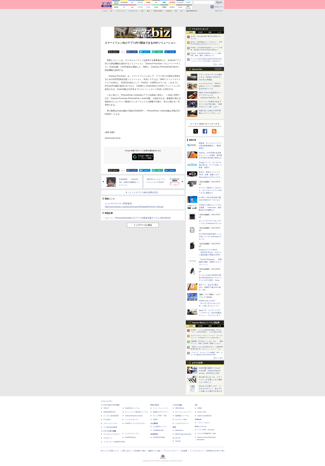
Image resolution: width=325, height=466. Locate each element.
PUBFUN (198, 419)
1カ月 (219, 32)
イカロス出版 (177, 405)
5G (176, 11)
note (159, 52)
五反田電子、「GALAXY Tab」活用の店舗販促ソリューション (129, 182)
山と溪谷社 (154, 423)
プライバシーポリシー (170, 451)
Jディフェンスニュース (183, 412)
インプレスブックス (132, 433)
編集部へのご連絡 (154, 451)
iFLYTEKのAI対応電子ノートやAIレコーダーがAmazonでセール (210, 236)
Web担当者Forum (109, 412)
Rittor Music (154, 405)
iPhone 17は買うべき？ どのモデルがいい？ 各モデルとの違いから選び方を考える (210, 388)
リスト (123, 52)
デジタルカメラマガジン (111, 434)
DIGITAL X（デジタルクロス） (135, 423)
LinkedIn (171, 52)
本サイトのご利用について (110, 451)
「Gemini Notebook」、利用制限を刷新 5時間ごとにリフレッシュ (210, 261)
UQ (142, 11)
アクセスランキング (200, 29)
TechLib (178, 441)
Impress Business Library (133, 416)
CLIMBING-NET (158, 430)
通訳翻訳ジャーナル (182, 416)
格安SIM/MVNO (191, 11)
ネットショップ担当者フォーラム (136, 412)
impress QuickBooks (204, 416)
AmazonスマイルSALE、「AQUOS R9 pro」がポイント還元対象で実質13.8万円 (210, 252)
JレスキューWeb (181, 419)
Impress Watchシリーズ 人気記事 (206, 323)
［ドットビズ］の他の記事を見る (143, 192)
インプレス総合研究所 (111, 416)
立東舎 (155, 419)
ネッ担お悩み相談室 (110, 427)
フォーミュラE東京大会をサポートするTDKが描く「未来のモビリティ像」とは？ (210, 104)
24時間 (200, 32)
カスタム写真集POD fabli (206, 433)
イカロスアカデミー (182, 423)
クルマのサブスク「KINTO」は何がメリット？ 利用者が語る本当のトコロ (210, 86)
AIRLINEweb (179, 408)
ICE (196, 405)
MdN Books (179, 430)
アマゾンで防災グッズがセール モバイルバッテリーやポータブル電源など (210, 190)
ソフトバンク (120, 11)
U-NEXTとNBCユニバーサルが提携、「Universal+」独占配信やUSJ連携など (210, 207)
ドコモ (104, 11)
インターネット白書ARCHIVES (114, 442)
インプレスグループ (197, 451)
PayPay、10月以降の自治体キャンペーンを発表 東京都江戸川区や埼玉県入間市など (210, 155)
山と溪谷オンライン (160, 426)
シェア (134, 52)
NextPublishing (130, 437)
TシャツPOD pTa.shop (205, 430)
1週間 (210, 32)
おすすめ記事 (197, 363)
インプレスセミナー (132, 419)
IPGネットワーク (201, 426)
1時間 (191, 32)
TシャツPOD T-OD (160, 416)
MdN (174, 427)
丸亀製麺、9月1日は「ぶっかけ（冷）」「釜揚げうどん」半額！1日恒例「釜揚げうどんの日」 (207, 343)
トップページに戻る (143, 225)
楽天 (148, 11)
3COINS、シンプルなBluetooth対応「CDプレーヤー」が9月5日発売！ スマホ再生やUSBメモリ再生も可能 (207, 332)
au (111, 11)
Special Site (197, 69)
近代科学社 (154, 434)
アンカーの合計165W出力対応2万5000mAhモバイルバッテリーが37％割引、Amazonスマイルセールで (206, 61)
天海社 (199, 408)
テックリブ (176, 438)
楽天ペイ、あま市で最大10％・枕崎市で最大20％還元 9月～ (210, 287)
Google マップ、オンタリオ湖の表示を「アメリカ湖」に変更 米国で (210, 164)
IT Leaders (107, 419)
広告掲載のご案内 (139, 451)
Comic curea (201, 412)
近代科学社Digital (159, 437)
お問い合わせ (126, 451)
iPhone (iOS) (157, 11)
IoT (182, 11)
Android (168, 11)
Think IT (106, 408)
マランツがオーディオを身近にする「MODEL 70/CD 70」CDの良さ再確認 (210, 77)
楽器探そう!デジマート (161, 412)
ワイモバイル (132, 11)
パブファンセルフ (203, 423)
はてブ (146, 52)
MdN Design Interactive (183, 434)
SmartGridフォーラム (132, 408)
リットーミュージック (160, 408)
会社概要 (184, 451)
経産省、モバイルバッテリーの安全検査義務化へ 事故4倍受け (210, 145)
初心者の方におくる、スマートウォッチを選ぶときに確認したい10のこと (210, 379)
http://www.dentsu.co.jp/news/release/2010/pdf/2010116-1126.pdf (134, 207)
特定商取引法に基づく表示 (215, 451)
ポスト (115, 52)
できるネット (108, 438)
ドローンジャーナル (110, 423)
